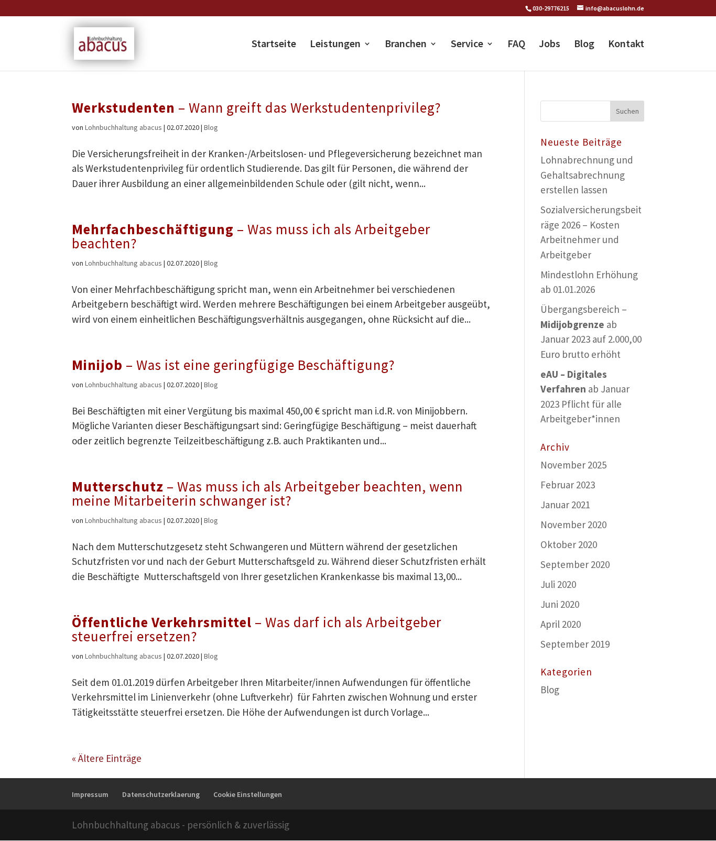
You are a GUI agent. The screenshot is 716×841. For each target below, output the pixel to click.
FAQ (516, 45)
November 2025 (573, 464)
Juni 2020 (559, 604)
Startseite (274, 45)
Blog (584, 45)
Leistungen (335, 45)
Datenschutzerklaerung (161, 794)
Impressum (90, 794)
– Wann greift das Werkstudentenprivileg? (256, 107)
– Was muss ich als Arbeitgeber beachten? (251, 236)
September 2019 (575, 644)
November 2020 (573, 524)
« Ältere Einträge (107, 758)
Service (467, 45)
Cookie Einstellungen (247, 794)
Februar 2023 (567, 484)
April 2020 (560, 624)
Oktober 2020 (568, 544)
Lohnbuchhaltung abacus (123, 127)
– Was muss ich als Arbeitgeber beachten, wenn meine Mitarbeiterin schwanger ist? (267, 493)
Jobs (549, 45)
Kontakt (626, 45)
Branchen (406, 45)
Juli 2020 (558, 584)
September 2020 (575, 564)
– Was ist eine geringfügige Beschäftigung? (233, 365)
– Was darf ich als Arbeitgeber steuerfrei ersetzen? (256, 629)
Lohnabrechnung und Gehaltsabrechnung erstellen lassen (586, 175)
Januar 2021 (565, 504)
